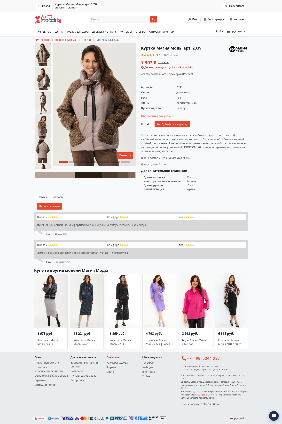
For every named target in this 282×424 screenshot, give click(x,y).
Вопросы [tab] (57, 197)
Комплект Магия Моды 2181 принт (229, 342)
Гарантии (41, 380)
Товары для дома (78, 31)
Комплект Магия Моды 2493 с (48, 342)
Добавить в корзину (174, 124)
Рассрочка (77, 380)
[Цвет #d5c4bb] (135, 175)
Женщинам (44, 31)
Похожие (125, 155)
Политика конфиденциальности (49, 369)
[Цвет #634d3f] (123, 175)
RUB (218, 31)
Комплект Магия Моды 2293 (120, 342)
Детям (59, 31)
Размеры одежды (117, 362)
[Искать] (153, 19)
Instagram (148, 367)
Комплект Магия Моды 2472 (84, 342)
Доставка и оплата (104, 31)
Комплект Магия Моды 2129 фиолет (158, 342)
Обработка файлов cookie (51, 375)
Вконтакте (148, 371)
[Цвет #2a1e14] (88, 175)
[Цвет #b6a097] (55, 175)
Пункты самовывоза (83, 375)
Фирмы (111, 367)
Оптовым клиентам (161, 31)
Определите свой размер (157, 116)
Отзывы (140, 31)
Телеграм (148, 362)
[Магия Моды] (238, 49)
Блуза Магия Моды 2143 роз (194, 342)
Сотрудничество (45, 385)
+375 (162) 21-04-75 (206, 394)
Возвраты (76, 371)
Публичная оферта (47, 362)
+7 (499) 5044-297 (203, 358)
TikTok (146, 376)
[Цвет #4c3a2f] (110, 175)
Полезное (112, 357)
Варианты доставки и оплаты (84, 364)
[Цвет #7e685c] (131, 175)
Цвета (110, 371)
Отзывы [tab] (42, 197)
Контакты (126, 31)
